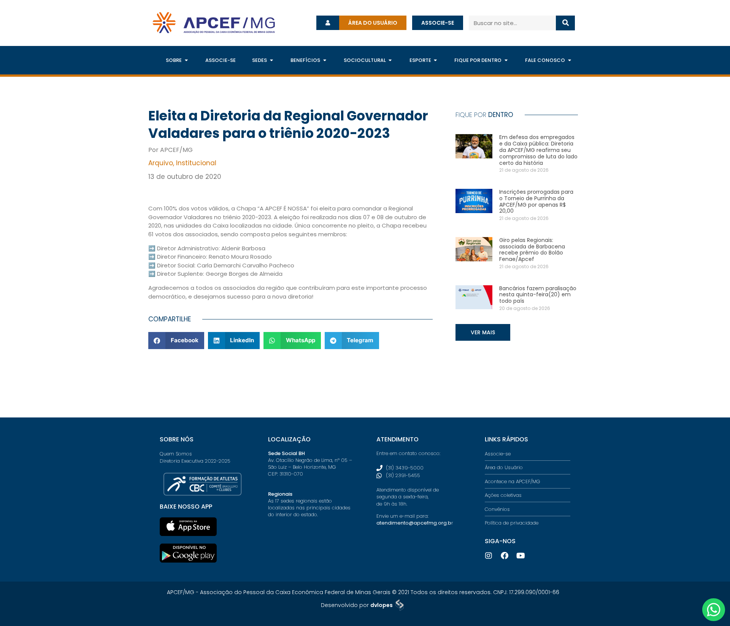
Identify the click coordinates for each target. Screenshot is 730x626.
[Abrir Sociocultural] (390, 60)
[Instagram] (488, 556)
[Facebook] (504, 556)
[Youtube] (520, 556)
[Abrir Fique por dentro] (505, 60)
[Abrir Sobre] (186, 60)
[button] (176, 340)
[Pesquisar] (565, 23)
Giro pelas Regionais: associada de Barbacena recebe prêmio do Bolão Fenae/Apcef (532, 249)
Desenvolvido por (357, 605)
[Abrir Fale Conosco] (569, 60)
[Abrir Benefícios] (324, 60)
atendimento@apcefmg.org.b (413, 522)
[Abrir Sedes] (271, 60)
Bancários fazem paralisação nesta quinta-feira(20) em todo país (537, 295)
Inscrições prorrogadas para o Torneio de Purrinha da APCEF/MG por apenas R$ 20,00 (536, 201)
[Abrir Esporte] (435, 60)
